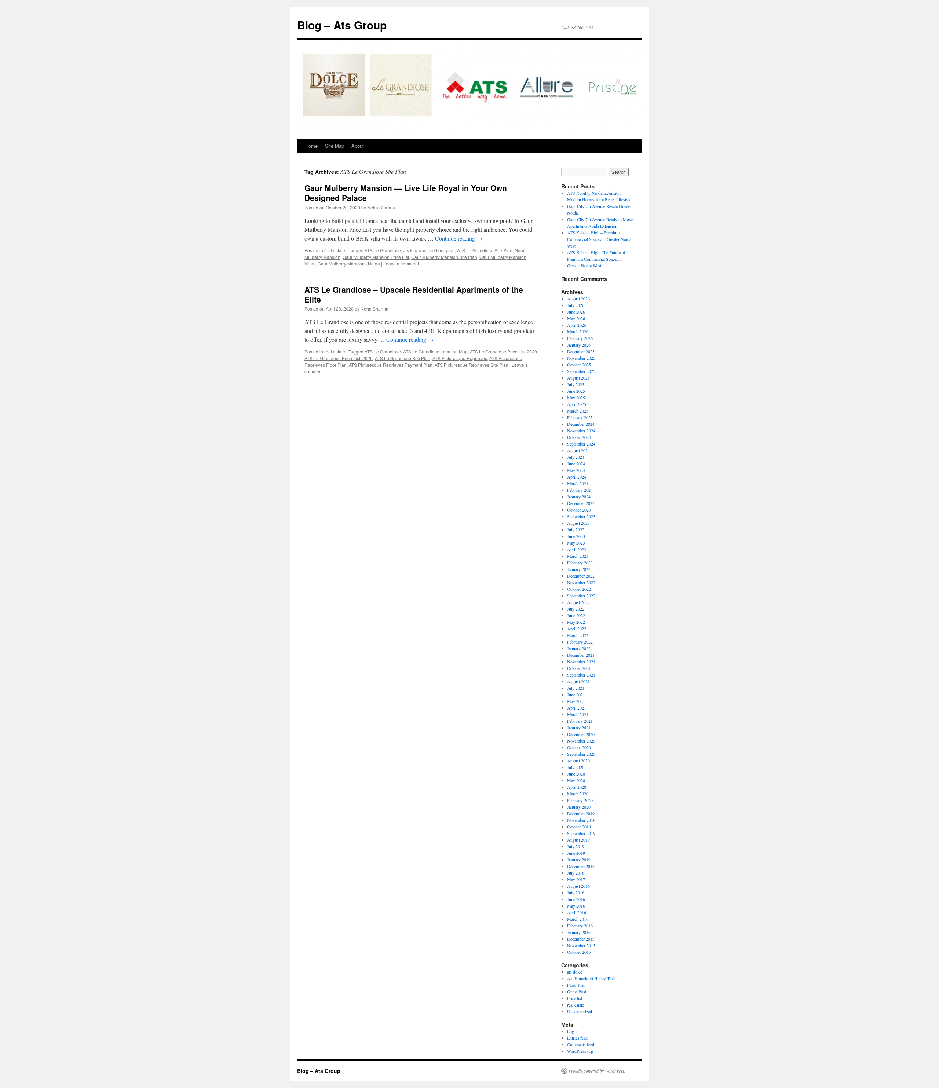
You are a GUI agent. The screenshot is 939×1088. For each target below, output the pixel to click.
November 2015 (581, 945)
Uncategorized (579, 1011)
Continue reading (458, 238)
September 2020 (581, 754)
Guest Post (576, 991)
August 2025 (578, 378)
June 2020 (576, 774)
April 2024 (576, 477)
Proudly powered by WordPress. (597, 1071)
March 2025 (577, 411)
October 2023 (579, 510)
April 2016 (576, 912)
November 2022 (581, 582)
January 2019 (579, 859)
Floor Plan (576, 985)
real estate (334, 250)
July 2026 (575, 305)
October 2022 (579, 589)
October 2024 (579, 437)
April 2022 (576, 628)
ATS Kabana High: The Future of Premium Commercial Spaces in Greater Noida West (596, 258)
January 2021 (579, 727)
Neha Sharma (381, 207)
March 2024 (577, 483)
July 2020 (575, 767)
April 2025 (576, 404)
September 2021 (581, 675)
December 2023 (581, 503)
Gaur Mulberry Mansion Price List (376, 257)
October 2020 (579, 747)
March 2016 (577, 919)
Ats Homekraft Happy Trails (592, 978)
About (357, 145)
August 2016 (578, 886)
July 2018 (575, 873)
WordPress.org (580, 1051)
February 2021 (580, 721)
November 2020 (581, 741)
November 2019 (581, 820)
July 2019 (575, 846)
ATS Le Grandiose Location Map (435, 351)
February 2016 (580, 925)
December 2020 (581, 734)
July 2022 (575, 609)
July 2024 (575, 457)
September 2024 (581, 444)
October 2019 (579, 826)
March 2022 (577, 635)
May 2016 (576, 906)
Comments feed (580, 1044)
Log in (572, 1031)
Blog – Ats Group (342, 25)
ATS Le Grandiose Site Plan (484, 250)
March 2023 (577, 556)
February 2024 (580, 490)
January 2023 (579, 569)
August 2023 (578, 523)
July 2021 (575, 688)
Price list (574, 998)
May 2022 (576, 622)
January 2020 (579, 807)
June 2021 (576, 694)
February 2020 (580, 800)
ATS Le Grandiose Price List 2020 (503, 351)
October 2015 (579, 952)
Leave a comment (401, 263)
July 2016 (575, 892)
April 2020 (576, 787)
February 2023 (580, 562)
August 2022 (578, 602)
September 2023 (581, 516)
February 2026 (580, 338)
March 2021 (577, 714)
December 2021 (581, 655)
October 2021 (579, 668)
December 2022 (581, 576)
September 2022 (581, 595)
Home (311, 145)
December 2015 (581, 939)
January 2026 (579, 345)
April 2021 (576, 708)
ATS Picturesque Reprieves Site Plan (471, 365)
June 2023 (576, 536)
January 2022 (579, 648)
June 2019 (576, 853)
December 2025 (581, 351)
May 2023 (576, 543)
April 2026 (576, 325)
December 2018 (581, 866)
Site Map (334, 145)
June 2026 (576, 312)
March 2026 (577, 331)
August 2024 (578, 450)
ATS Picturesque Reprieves (459, 358)
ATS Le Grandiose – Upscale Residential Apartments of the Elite (413, 294)
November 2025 (581, 358)
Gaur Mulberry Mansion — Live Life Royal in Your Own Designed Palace (405, 192)
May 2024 (576, 470)
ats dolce (574, 972)
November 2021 (581, 661)
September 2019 (581, 833)
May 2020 (576, 780)
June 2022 (576, 615)
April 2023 (576, 549)
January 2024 (579, 496)
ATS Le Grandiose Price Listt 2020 (338, 358)
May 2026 (576, 318)
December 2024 (581, 424)
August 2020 (578, 760)
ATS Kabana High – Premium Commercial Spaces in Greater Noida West (599, 239)
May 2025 (576, 397)
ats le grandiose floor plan (429, 250)
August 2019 (578, 840)
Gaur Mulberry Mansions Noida (349, 263)
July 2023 (575, 529)
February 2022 (580, 642)
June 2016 (576, 899)
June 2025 (576, 391)
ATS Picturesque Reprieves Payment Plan (390, 365)
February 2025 (580, 417)
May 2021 (576, 701)
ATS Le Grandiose (383, 250)
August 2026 (578, 298)
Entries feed (577, 1038)
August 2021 (578, 681)
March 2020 (577, 793)
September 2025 (581, 371)
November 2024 (581, 430)
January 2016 (579, 932)
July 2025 (575, 384)
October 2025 (579, 364)
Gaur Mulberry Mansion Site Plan (444, 257)
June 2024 (576, 463)
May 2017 (576, 879)
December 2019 (581, 813)
